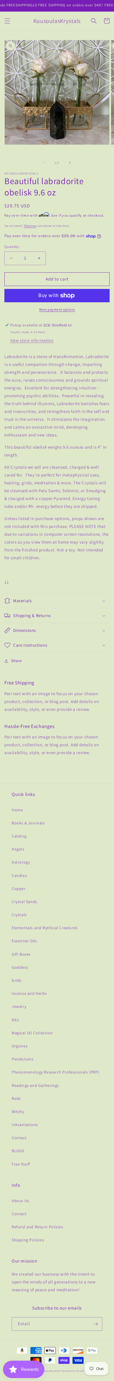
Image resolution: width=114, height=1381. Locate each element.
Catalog (19, 836)
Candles (19, 875)
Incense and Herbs (29, 993)
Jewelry (19, 1006)
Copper (19, 888)
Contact (19, 1137)
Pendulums (22, 1059)
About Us (20, 1200)
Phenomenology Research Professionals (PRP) (55, 1072)
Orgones (19, 1046)
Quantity (11, 246)
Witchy (18, 1111)
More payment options (57, 309)
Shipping (30, 226)
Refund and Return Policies (37, 1226)
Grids (17, 980)
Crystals (19, 914)
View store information (31, 340)
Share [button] (16, 660)
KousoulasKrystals (49, 1370)
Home (17, 809)
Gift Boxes (21, 954)
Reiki (16, 1098)
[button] (7, 21)
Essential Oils (24, 940)
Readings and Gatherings (35, 1085)
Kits (15, 1019)
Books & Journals (28, 823)
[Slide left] (44, 162)
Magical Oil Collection (32, 1032)
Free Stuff (21, 1164)
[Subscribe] (95, 1324)
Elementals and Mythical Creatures (45, 927)
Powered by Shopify (73, 1370)
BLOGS (18, 1150)
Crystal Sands (24, 901)
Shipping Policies (28, 1239)
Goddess (20, 967)
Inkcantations (25, 1124)
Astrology (21, 862)
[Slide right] (69, 162)
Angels (18, 849)
